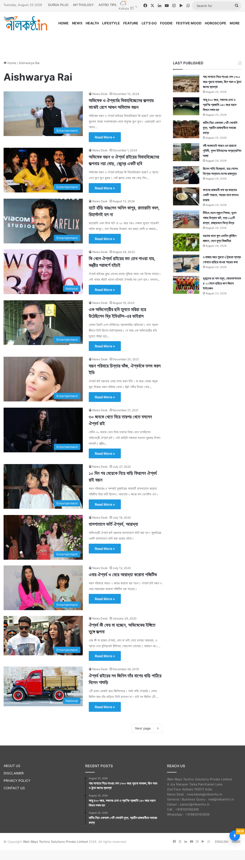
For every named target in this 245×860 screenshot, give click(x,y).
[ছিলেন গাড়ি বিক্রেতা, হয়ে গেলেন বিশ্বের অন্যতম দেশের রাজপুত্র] (186, 175)
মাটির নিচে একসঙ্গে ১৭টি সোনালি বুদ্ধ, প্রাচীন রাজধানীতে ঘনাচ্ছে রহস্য (220, 128)
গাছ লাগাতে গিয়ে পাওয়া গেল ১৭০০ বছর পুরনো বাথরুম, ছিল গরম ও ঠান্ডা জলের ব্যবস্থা (222, 82)
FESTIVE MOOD (188, 23)
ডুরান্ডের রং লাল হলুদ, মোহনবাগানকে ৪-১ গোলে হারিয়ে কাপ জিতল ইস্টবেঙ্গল (222, 283)
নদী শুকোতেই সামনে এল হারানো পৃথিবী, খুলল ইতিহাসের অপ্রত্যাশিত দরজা (222, 150)
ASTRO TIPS (107, 5)
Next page (143, 728)
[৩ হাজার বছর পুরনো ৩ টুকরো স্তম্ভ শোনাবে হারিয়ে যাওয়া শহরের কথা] (186, 264)
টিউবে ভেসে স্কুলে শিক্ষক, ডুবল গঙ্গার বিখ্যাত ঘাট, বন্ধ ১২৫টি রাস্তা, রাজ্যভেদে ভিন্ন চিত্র (219, 218)
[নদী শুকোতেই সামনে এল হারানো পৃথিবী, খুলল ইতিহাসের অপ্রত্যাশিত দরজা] (186, 152)
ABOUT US (12, 766)
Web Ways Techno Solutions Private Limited (55, 842)
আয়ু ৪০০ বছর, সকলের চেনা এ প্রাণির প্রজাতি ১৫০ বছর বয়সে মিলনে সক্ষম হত (219, 105)
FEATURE (130, 23)
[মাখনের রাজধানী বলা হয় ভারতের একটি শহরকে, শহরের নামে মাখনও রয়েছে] (186, 196)
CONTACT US (14, 788)
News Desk (100, 94)
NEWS (77, 23)
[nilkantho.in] (25, 23)
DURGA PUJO (58, 5)
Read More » (105, 137)
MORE (235, 23)
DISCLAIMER (14, 773)
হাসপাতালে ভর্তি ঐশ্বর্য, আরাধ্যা (113, 524)
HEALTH (92, 23)
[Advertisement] (122, 41)
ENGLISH (221, 842)
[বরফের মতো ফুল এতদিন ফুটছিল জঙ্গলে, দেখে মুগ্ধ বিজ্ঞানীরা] (186, 242)
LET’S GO (149, 23)
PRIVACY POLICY (17, 781)
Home (11, 63)
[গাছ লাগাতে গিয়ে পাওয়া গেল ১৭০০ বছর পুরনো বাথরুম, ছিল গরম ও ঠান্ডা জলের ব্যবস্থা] (186, 83)
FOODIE (166, 23)
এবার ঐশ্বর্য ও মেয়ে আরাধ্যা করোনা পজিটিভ (123, 574)
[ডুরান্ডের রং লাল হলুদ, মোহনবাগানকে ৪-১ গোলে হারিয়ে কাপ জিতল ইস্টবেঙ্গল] (186, 285)
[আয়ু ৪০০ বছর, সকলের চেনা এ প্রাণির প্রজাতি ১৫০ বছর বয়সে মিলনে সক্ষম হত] (186, 106)
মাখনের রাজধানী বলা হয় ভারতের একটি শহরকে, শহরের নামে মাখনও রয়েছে (221, 195)
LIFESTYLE (111, 23)
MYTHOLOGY (83, 5)
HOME (63, 23)
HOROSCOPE (215, 23)
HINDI (236, 842)
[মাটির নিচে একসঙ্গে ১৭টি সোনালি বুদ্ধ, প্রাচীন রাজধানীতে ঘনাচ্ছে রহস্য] (186, 129)
